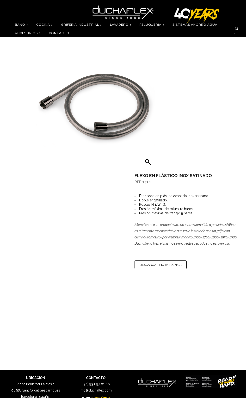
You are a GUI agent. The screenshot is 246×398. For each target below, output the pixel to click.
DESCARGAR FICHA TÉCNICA (161, 265)
